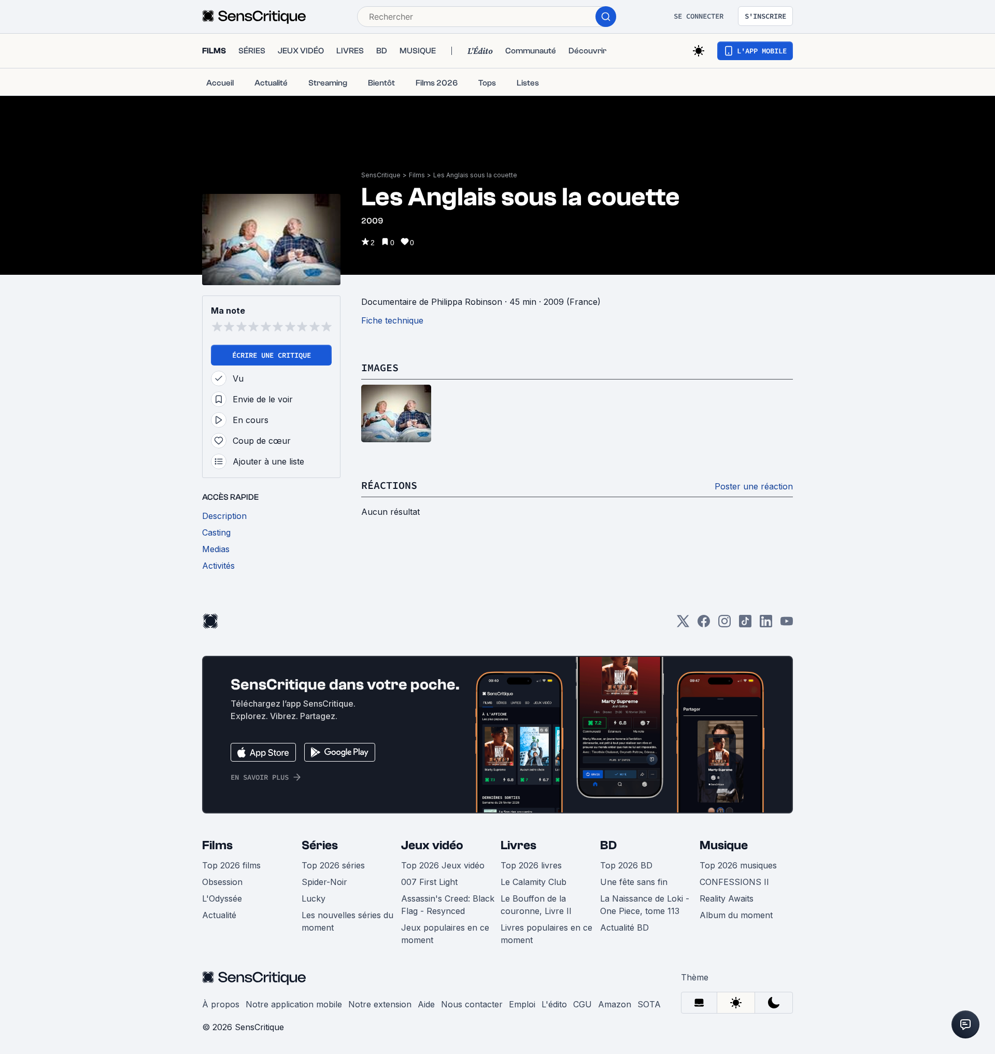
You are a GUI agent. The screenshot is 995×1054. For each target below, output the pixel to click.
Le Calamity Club (533, 882)
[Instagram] (724, 624)
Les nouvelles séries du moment (347, 921)
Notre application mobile (294, 1004)
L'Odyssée (222, 898)
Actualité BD (624, 927)
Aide (426, 1004)
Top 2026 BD (626, 865)
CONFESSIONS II (734, 882)
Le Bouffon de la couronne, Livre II (536, 904)
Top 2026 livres (531, 865)
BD (608, 845)
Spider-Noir (324, 882)
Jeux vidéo (432, 845)
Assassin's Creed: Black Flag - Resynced (447, 904)
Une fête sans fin (633, 882)
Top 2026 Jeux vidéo (443, 865)
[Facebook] (704, 624)
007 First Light (429, 882)
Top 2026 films (231, 865)
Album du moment (736, 915)
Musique (724, 845)
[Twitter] (683, 624)
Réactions (389, 485)
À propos (220, 1004)
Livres (518, 845)
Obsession (222, 882)
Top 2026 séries (333, 865)
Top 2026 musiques (738, 865)
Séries (320, 845)
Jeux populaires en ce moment (445, 933)
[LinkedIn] (766, 624)
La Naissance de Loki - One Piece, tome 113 (644, 904)
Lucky (313, 898)
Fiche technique (392, 320)
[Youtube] (786, 624)
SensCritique (381, 175)
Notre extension (379, 1004)
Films (417, 175)
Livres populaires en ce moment (546, 933)
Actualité (219, 915)
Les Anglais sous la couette (475, 175)
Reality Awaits (727, 898)
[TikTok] (745, 624)
